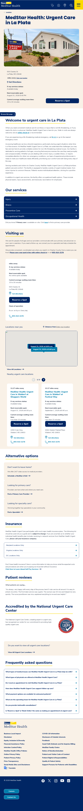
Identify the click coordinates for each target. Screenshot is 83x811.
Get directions (17, 294)
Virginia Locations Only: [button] (14, 550)
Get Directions (15, 82)
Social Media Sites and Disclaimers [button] (17, 765)
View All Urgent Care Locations (20, 652)
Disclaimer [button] (8, 737)
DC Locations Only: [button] (13, 555)
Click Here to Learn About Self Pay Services (21, 569)
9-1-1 (54, 137)
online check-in (23, 133)
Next (43, 380)
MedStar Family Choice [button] (51, 747)
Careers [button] (11, 791)
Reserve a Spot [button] (19, 299)
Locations (9, 12)
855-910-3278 (58, 252)
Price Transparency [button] (11, 761)
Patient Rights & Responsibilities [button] (54, 758)
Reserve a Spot (62, 100)
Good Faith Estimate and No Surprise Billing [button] (58, 744)
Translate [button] (12, 768)
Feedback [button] (46, 740)
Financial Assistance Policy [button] (14, 744)
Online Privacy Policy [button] (12, 754)
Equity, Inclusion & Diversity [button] (14, 740)
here (46, 222)
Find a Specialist (13, 512)
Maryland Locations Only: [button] (15, 545)
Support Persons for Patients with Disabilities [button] (59, 765)
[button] (52, 5)
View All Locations (14, 369)
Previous (33, 380)
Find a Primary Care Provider (18, 494)
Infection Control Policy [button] (13, 747)
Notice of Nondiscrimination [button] (52, 751)
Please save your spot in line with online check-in (28, 252)
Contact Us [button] (11, 797)
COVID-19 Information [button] (51, 734)
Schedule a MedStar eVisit (17, 476)
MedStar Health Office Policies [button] (15, 751)
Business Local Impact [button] (12, 734)
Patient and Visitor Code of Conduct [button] (56, 754)
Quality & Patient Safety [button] (51, 761)
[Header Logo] (10, 3)
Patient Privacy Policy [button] (12, 758)
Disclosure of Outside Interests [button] (53, 737)
